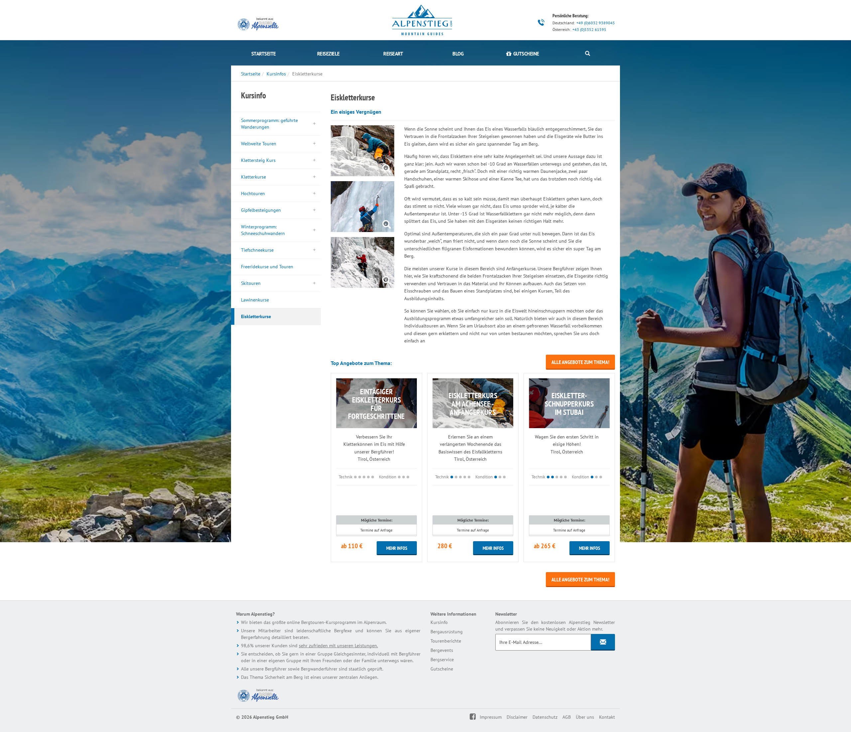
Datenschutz (545, 717)
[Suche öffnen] (587, 53)
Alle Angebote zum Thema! (580, 362)
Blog (457, 54)
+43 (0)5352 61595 (589, 29)
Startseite (263, 54)
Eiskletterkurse (256, 316)
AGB (566, 717)
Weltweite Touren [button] (258, 144)
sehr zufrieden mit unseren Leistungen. (338, 646)
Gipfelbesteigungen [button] (261, 210)
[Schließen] (827, 727)
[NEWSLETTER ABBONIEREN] (603, 642)
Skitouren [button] (251, 283)
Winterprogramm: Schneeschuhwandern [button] (263, 230)
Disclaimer (517, 717)
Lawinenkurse (255, 300)
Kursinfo (439, 622)
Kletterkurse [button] (253, 177)
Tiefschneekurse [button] (257, 250)
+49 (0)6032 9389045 (595, 22)
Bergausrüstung (446, 632)
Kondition (387, 476)
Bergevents (441, 650)
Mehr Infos (396, 548)
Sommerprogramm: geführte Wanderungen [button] (269, 123)
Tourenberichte (445, 641)
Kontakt (607, 717)
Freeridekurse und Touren (267, 267)
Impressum (491, 717)
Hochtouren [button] (253, 193)
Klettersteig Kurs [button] (258, 160)
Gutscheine (441, 669)
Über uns (585, 717)
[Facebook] (477, 717)
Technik (345, 476)
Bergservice (442, 660)
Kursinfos (276, 74)
